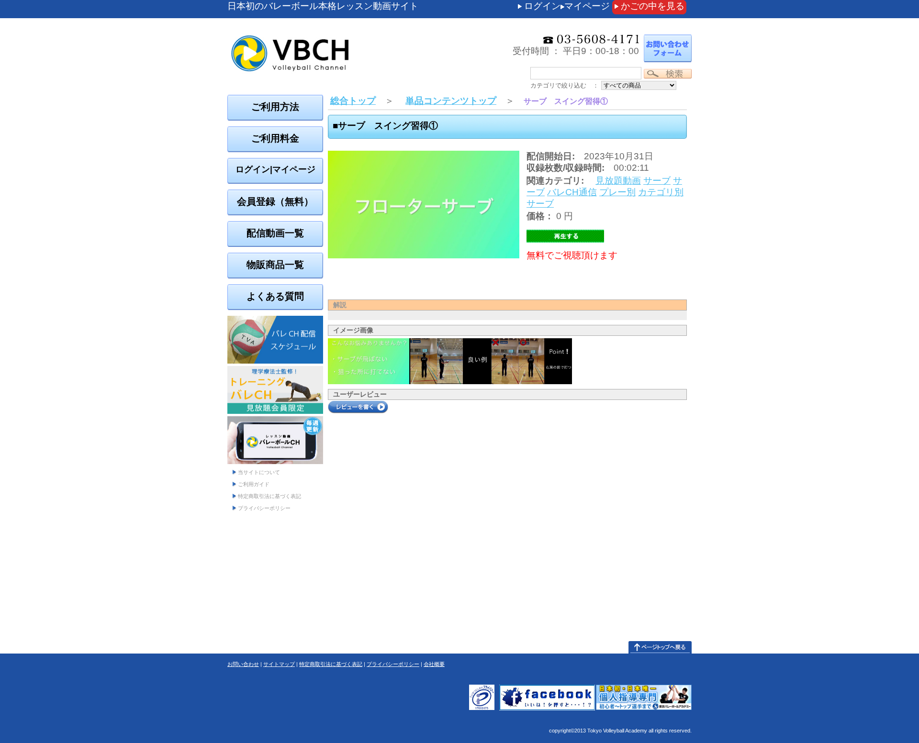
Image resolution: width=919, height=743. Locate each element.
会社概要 (434, 664)
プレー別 (617, 192)
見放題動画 (618, 181)
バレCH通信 (572, 192)
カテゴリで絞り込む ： (564, 85)
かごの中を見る (652, 6)
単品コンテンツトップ (450, 101)
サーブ (657, 181)
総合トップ (353, 101)
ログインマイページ (567, 6)
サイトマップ (279, 664)
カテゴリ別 (661, 192)
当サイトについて (259, 472)
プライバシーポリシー (264, 508)
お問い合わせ (243, 664)
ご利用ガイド (253, 484)
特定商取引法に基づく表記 (269, 496)
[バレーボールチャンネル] (342, 33)
